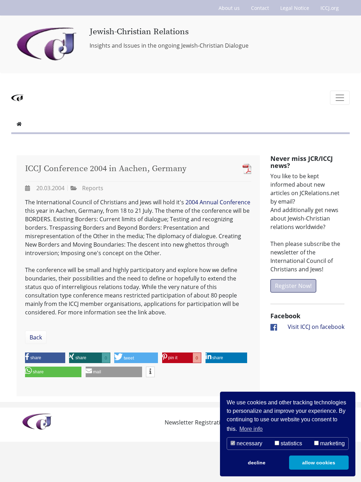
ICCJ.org (329, 8)
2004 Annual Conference (217, 202)
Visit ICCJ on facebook (316, 327)
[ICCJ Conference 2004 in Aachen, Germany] (245, 169)
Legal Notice (294, 8)
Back (36, 337)
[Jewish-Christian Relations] (48, 44)
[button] (45, 358)
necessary (248, 443)
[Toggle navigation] (340, 98)
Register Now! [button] (293, 286)
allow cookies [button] (318, 462)
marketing (332, 443)
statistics (290, 443)
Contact (260, 8)
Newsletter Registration (196, 422)
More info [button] (251, 429)
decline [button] (256, 462)
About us (229, 8)
